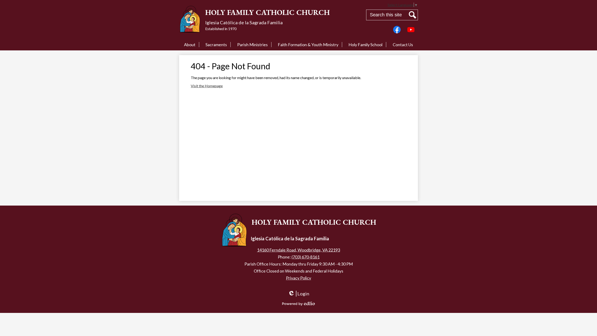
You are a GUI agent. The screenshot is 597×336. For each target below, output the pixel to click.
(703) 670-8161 (305, 256)
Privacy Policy (298, 277)
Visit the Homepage (207, 86)
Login (298, 296)
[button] (189, 44)
